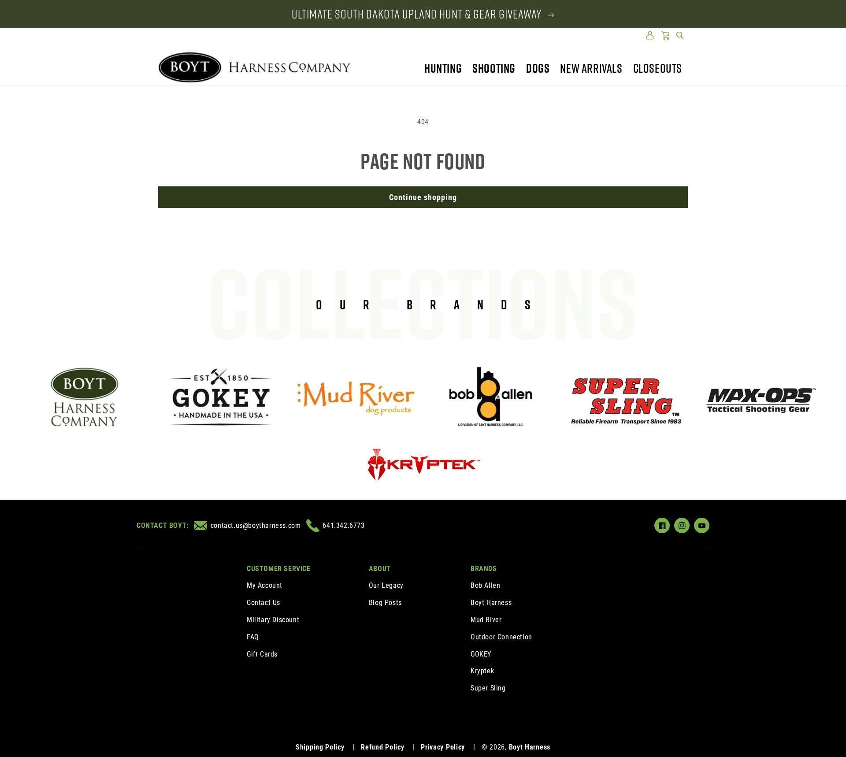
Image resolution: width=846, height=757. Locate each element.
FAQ (253, 637)
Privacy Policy (443, 747)
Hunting (443, 68)
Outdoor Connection (501, 637)
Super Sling (488, 688)
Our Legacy (386, 585)
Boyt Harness (491, 602)
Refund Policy (382, 747)
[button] (679, 35)
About (380, 568)
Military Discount (273, 620)
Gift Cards (262, 654)
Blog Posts (385, 602)
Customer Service (279, 568)
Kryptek (482, 671)
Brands (484, 568)
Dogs (537, 68)
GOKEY (481, 654)
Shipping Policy (320, 747)
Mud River (486, 620)
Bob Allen (485, 585)
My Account (264, 585)
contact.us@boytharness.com (256, 525)
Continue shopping (423, 197)
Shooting (494, 68)
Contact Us (263, 602)
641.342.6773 (343, 525)
